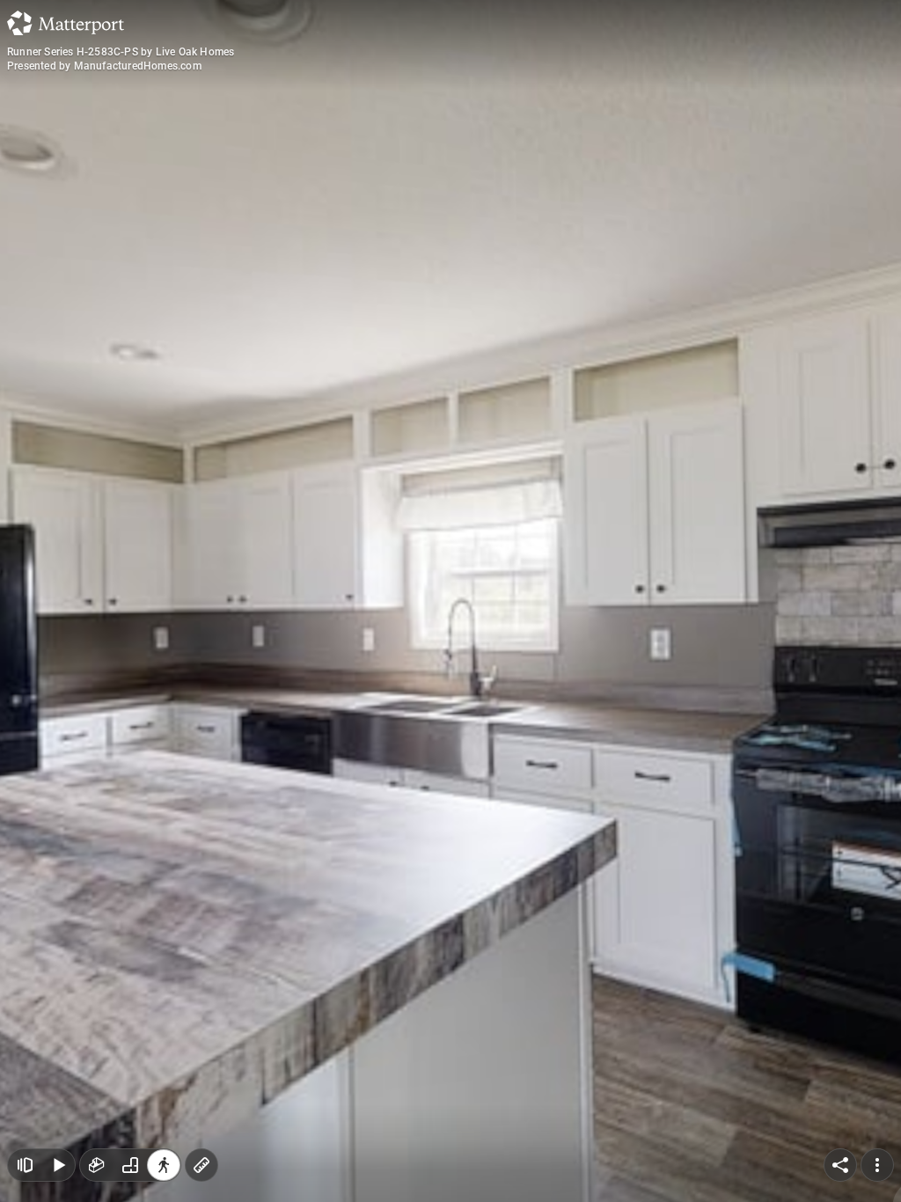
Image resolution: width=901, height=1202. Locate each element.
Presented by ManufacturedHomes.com (104, 66)
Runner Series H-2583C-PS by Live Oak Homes (120, 52)
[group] (130, 1165)
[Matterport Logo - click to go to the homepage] (66, 23)
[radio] (97, 1165)
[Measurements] (201, 1165)
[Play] (58, 1165)
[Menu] (877, 1165)
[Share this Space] (840, 1165)
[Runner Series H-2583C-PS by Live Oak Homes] (450, 601)
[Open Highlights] (24, 1165)
